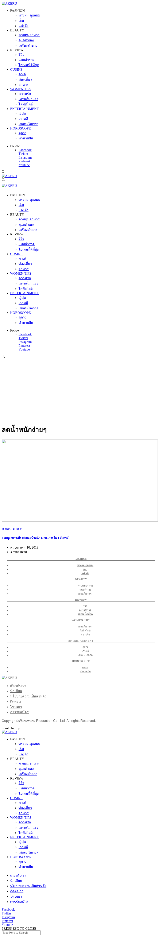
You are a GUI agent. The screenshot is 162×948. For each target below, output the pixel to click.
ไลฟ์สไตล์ (85, 630)
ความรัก (85, 634)
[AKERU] (9, 3)
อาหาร (24, 813)
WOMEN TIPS (20, 817)
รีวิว (85, 606)
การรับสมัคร (19, 712)
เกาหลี (85, 651)
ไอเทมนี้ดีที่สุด (85, 614)
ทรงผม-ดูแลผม (85, 565)
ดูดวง (85, 667)
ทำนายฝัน (85, 671)
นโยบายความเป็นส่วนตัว (28, 696)
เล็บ (85, 569)
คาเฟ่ (22, 802)
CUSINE (16, 798)
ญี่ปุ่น (85, 647)
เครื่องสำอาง (28, 774)
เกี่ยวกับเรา (18, 686)
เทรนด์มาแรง (85, 593)
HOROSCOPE (20, 857)
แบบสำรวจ (85, 610)
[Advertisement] (81, 390)
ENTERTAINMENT (24, 837)
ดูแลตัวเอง (85, 589)
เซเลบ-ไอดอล (85, 655)
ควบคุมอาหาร (12, 528)
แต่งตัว (85, 573)
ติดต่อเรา (16, 701)
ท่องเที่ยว (25, 808)
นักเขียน (16, 691)
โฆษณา (16, 707)
